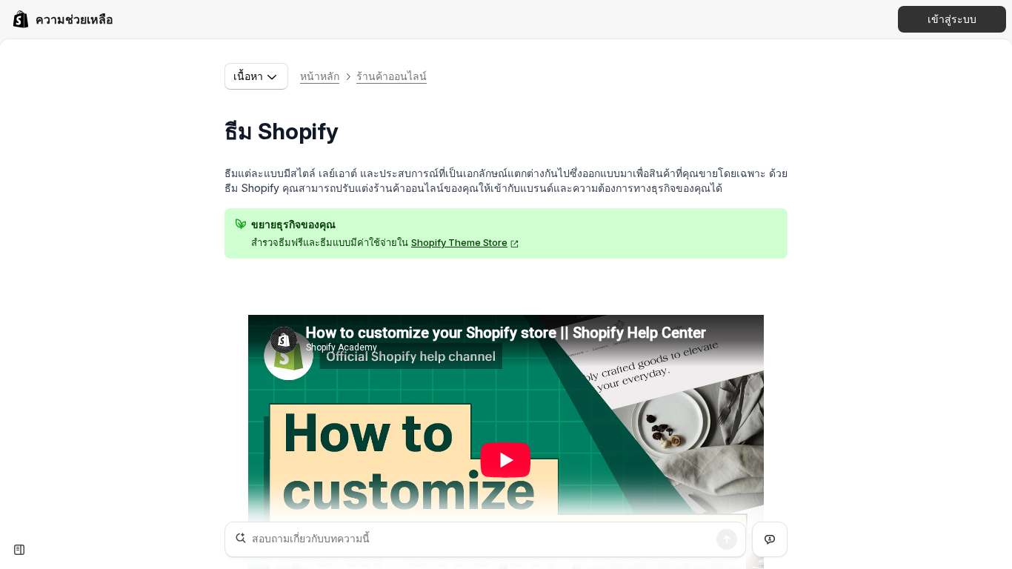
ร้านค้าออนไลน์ (391, 76)
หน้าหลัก (319, 76)
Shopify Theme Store (459, 242)
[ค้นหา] (726, 539)
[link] (62, 19)
